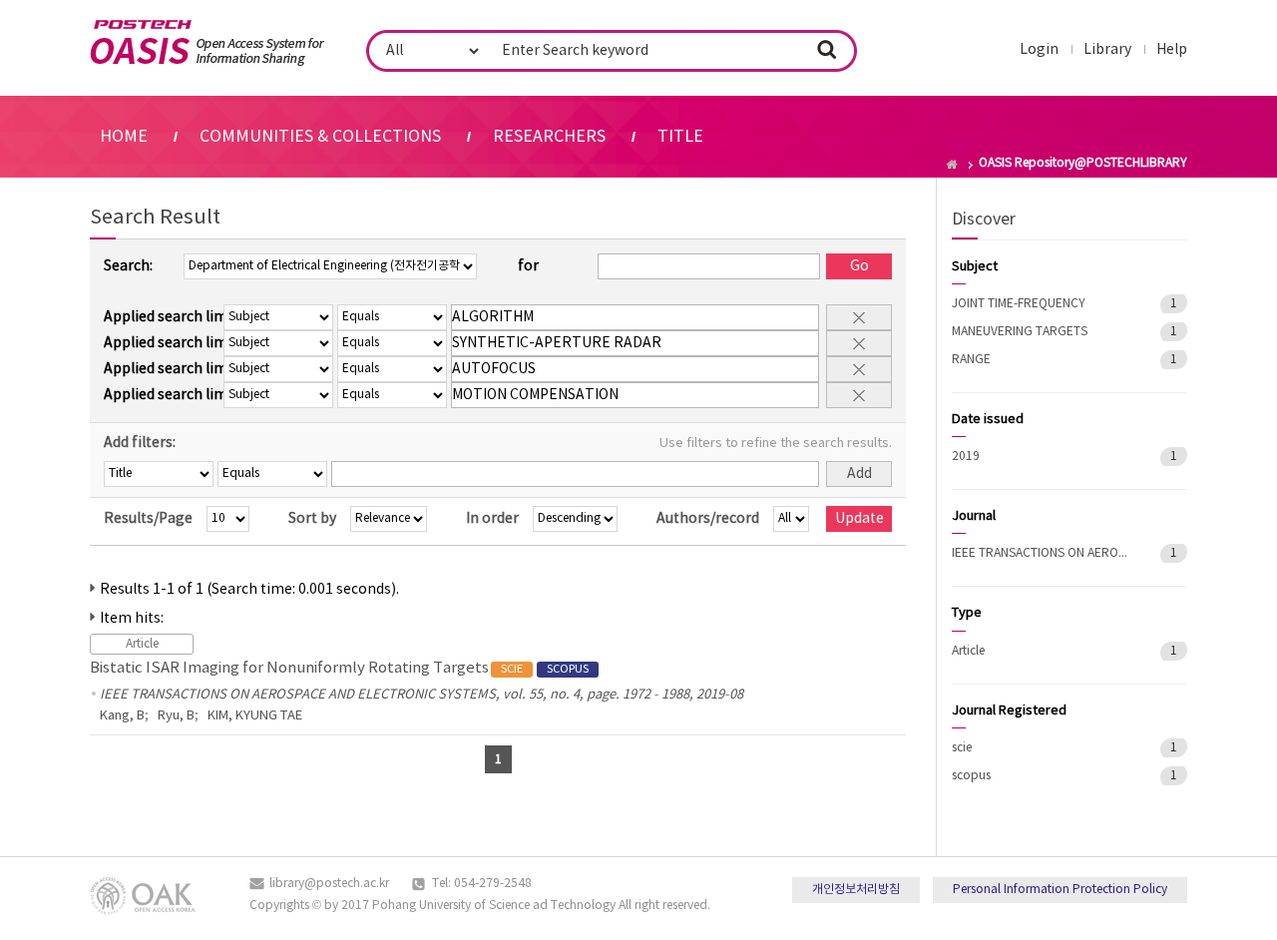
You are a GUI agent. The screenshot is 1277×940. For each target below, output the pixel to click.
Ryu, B (176, 715)
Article (968, 651)
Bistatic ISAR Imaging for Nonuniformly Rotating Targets (339, 668)
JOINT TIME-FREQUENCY (1018, 303)
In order (492, 519)
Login (1039, 50)
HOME (124, 137)
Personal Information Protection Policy (1060, 889)
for (528, 266)
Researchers (549, 137)
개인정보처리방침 (856, 889)
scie (962, 747)
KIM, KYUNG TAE (255, 715)
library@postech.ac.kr (329, 883)
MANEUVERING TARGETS (1019, 331)
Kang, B (122, 715)
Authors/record (707, 519)
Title (680, 137)
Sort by (312, 519)
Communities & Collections (320, 137)
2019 (966, 456)
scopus (971, 775)
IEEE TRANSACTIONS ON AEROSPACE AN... (1041, 553)
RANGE (971, 359)
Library (1107, 50)
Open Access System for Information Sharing (207, 43)
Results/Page (148, 519)
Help (1171, 50)
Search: (128, 266)
